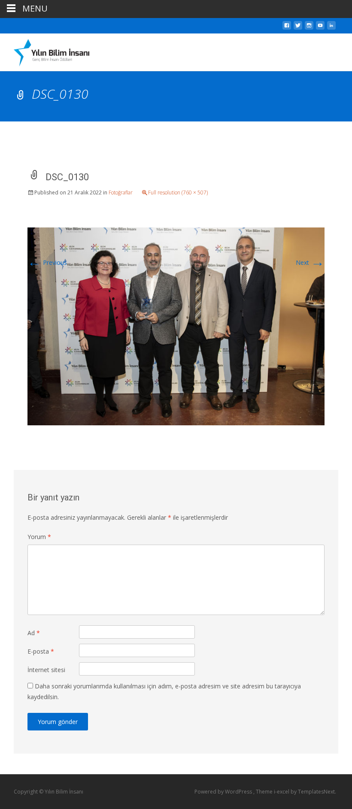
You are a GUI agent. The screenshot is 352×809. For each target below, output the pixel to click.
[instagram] (309, 28)
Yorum (39, 537)
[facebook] (286, 28)
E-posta (40, 651)
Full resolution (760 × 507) (178, 192)
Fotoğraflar (121, 192)
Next (310, 262)
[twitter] (298, 28)
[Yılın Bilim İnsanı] (44, 50)
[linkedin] (331, 28)
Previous (47, 262)
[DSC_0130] (176, 325)
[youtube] (320, 28)
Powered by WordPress (223, 791)
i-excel (282, 791)
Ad (33, 633)
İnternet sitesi (46, 670)
